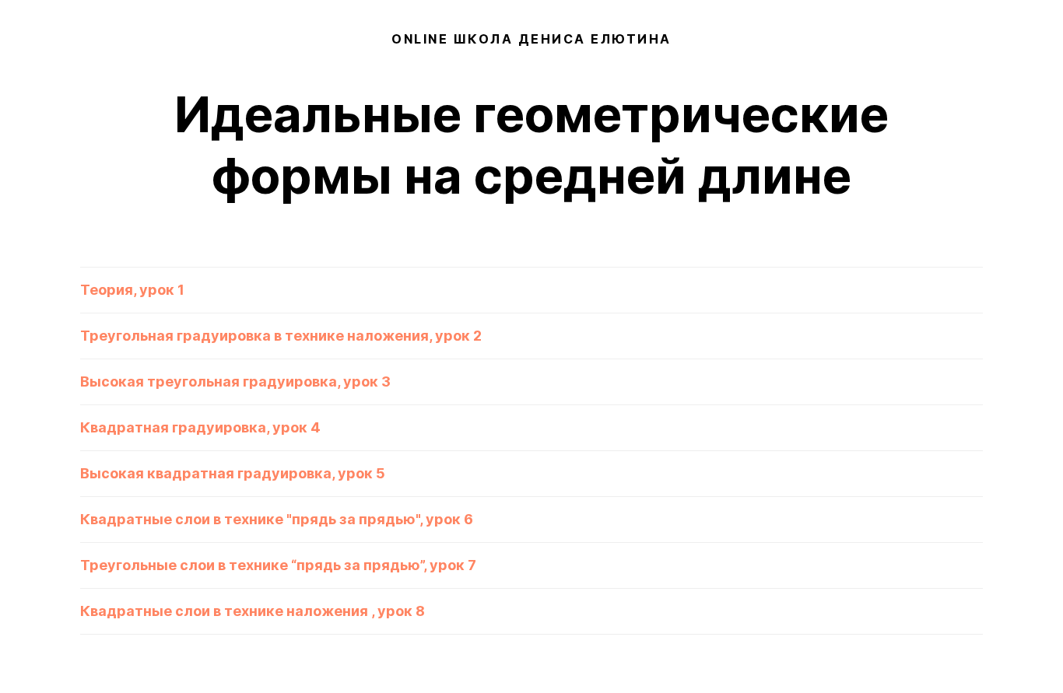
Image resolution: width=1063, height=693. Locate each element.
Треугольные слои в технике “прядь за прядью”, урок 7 (278, 565)
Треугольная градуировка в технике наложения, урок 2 (281, 335)
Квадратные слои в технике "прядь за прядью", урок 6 (276, 519)
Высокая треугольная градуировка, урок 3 (235, 381)
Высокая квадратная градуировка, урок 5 (232, 473)
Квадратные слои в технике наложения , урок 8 (252, 611)
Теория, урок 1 (132, 290)
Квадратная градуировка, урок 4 (200, 427)
